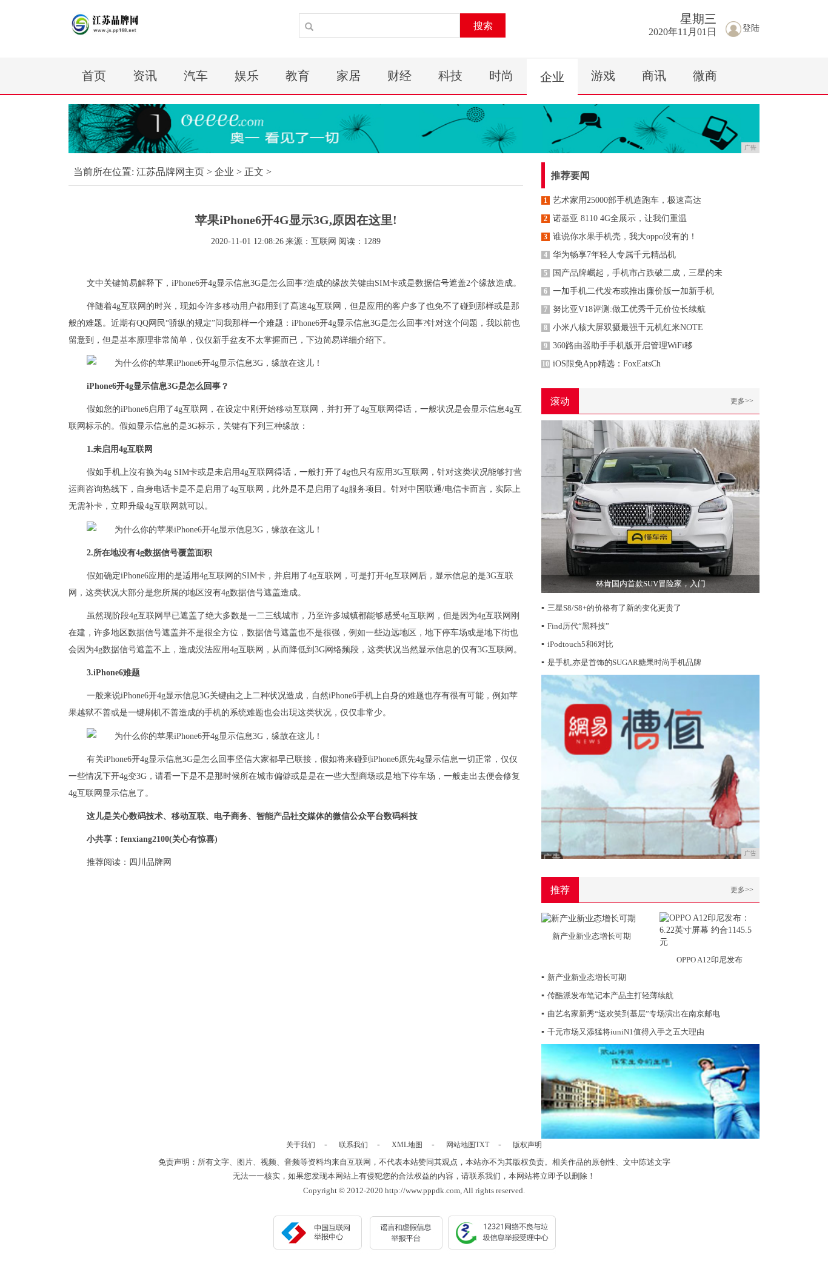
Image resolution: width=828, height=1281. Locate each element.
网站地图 (460, 1144)
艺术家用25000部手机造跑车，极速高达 (622, 200)
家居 (348, 75)
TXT (482, 1144)
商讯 (654, 75)
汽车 (196, 75)
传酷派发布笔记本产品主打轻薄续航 (607, 995)
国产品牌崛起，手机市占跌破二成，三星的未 (633, 272)
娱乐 (247, 75)
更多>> (741, 401)
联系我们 (353, 1144)
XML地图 (407, 1144)
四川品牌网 (150, 862)
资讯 (145, 75)
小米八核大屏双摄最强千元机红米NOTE (623, 327)
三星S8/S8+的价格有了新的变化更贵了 (611, 607)
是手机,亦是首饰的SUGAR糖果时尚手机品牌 (621, 662)
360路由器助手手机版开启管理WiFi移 (618, 345)
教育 (297, 75)
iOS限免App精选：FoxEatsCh (601, 363)
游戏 (603, 75)
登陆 (751, 28)
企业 (552, 77)
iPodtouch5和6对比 (577, 644)
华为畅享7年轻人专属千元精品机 (610, 254)
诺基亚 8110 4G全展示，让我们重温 (615, 218)
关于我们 (300, 1144)
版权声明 (527, 1144)
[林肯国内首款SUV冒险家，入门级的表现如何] (650, 506)
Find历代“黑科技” (575, 626)
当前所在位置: (103, 172)
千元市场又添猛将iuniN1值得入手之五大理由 (622, 1031)
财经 (399, 75)
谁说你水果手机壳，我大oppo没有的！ (620, 236)
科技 (450, 75)
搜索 (483, 26)
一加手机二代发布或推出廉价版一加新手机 (629, 291)
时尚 (501, 75)
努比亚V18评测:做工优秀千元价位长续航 (625, 309)
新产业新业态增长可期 (583, 977)
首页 (94, 75)
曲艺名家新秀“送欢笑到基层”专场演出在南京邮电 (630, 1013)
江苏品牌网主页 (170, 172)
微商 (705, 75)
